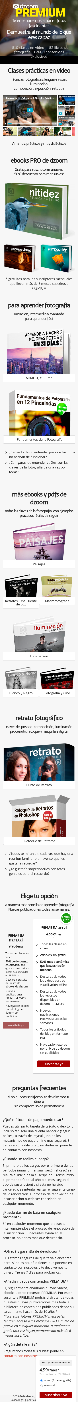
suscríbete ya (16, 1025)
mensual (49, 1385)
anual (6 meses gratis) (57, 1380)
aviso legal (17, 1400)
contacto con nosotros (20, 1355)
